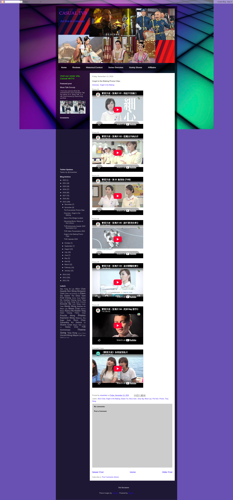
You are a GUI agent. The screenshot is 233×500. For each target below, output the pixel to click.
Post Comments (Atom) (110, 477)
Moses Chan (74, 309)
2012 (65, 280)
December (68, 204)
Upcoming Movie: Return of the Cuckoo (73, 222)
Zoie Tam (66, 337)
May (66, 258)
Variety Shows (135, 67)
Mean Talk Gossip (67, 87)
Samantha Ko (67, 322)
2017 (65, 195)
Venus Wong (82, 333)
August (67, 249)
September (69, 246)
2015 (65, 202)
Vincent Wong (66, 335)
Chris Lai (68, 293)
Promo (161, 399)
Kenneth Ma (65, 304)
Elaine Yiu (124, 399)
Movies (83, 308)
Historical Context (94, 67)
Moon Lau (148, 399)
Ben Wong (72, 291)
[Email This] (135, 395)
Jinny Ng (140, 399)
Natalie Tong (80, 311)
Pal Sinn (155, 399)
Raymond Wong (67, 318)
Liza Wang (76, 304)
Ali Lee (71, 289)
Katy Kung (71, 302)
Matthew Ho (81, 306)
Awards (63, 291)
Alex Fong (64, 289)
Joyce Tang (81, 300)
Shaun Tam (77, 325)
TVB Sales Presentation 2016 (74, 231)
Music (62, 311)
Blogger (130, 493)
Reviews (76, 67)
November (68, 207)
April (66, 261)
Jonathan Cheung (69, 300)
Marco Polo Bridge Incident (73, 218)
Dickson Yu (76, 293)
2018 (65, 192)
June (66, 255)
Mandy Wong (70, 306)
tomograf (115, 493)
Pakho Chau (80, 313)
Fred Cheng (65, 298)
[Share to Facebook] (142, 395)
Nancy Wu (69, 311)
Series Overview (115, 67)
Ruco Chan (80, 320)
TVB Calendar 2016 (71, 239)
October (68, 243)
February (68, 267)
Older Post (167, 472)
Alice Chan (101, 399)
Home (64, 67)
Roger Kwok (65, 320)
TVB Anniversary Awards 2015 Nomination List (74, 227)
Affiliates (152, 67)
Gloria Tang (76, 298)
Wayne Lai (77, 335)
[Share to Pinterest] (144, 395)
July (66, 252)
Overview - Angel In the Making (103, 85)
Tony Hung (72, 333)
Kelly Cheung (81, 302)
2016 (65, 199)
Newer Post (98, 472)
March (67, 264)
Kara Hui (63, 302)
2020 (65, 186)
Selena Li (81, 322)
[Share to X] (140, 395)
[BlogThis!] (137, 395)
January (68, 271)
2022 (65, 180)
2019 (65, 189)
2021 (65, 183)
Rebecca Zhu (81, 318)
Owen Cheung (66, 313)
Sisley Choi (71, 327)
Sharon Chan (66, 325)
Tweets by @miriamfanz (68, 172)
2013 (65, 277)
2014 (65, 274)
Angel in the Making (113, 399)
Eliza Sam (133, 399)
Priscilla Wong (67, 316)
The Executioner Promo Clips (74, 210)
